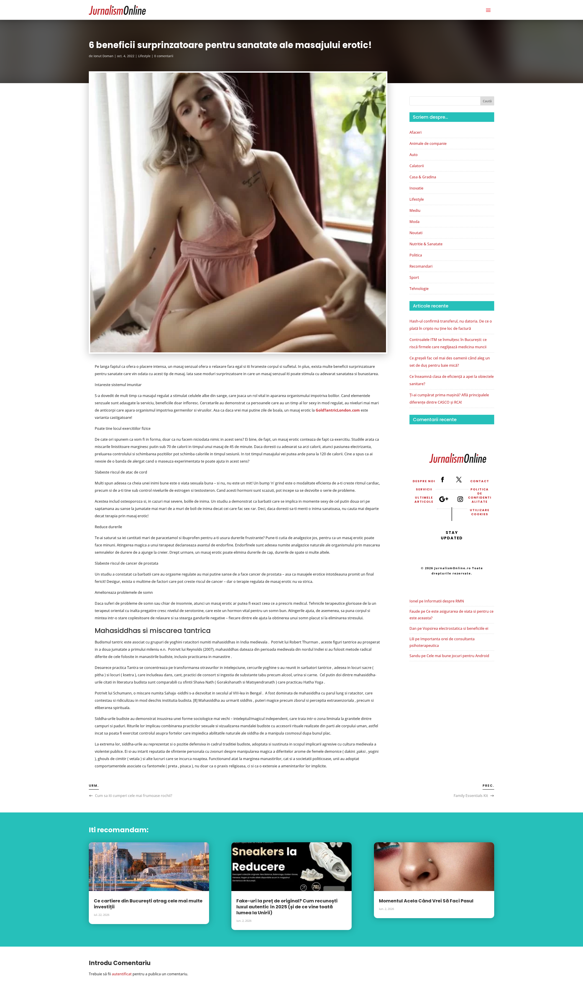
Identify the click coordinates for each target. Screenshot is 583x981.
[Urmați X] (458, 479)
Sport (414, 277)
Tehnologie (419, 288)
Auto (413, 154)
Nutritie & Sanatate (425, 243)
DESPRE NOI (424, 481)
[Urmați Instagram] (460, 499)
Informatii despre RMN (444, 601)
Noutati (415, 232)
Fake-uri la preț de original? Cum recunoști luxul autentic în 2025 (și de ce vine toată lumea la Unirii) (287, 907)
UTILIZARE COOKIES (479, 512)
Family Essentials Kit (471, 795)
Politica (415, 255)
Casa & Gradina (422, 176)
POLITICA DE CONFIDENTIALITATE (479, 495)
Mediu (414, 210)
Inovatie (416, 188)
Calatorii (416, 165)
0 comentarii (163, 56)
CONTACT (479, 481)
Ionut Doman (103, 56)
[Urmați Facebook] (442, 479)
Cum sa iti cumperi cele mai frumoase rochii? (133, 795)
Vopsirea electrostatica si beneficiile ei (455, 628)
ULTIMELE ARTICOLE (423, 499)
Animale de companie (428, 143)
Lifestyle (144, 56)
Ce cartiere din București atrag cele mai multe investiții (148, 904)
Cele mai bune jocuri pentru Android (458, 655)
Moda (414, 221)
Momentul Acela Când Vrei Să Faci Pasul (426, 901)
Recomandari (420, 266)
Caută (487, 101)
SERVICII (424, 489)
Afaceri (415, 132)
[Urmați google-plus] (443, 499)
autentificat (122, 973)
